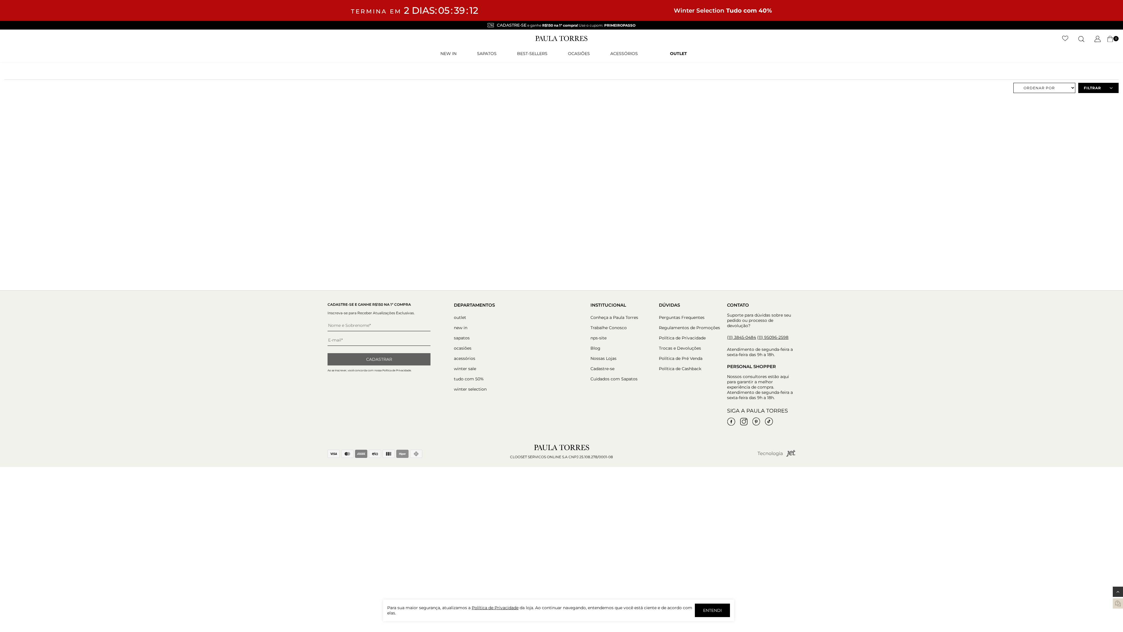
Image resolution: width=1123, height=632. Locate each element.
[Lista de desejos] (1065, 39)
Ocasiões (579, 53)
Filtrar (1092, 88)
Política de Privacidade (682, 338)
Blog (595, 348)
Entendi (712, 610)
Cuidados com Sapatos (614, 379)
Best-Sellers (532, 53)
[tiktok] (769, 422)
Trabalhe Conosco (608, 327)
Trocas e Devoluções (680, 348)
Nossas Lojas (603, 358)
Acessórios (624, 53)
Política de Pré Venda (680, 358)
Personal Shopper (751, 366)
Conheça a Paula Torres (614, 317)
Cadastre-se (602, 368)
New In (448, 53)
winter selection (470, 389)
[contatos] (1118, 603)
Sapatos (487, 53)
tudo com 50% (469, 379)
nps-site (598, 338)
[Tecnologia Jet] (776, 455)
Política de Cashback (680, 368)
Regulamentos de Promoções (689, 327)
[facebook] (731, 422)
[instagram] (744, 422)
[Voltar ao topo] (1118, 592)
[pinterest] (756, 422)
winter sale (465, 368)
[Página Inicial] (561, 39)
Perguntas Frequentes (682, 317)
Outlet (678, 53)
